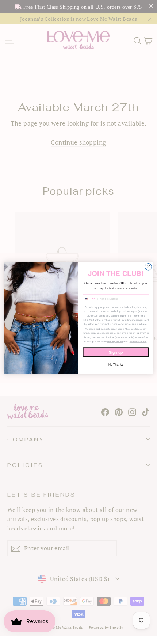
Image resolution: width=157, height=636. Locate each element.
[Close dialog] (148, 266)
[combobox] (89, 299)
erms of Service (138, 341)
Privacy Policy (115, 341)
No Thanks (115, 365)
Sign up (116, 352)
